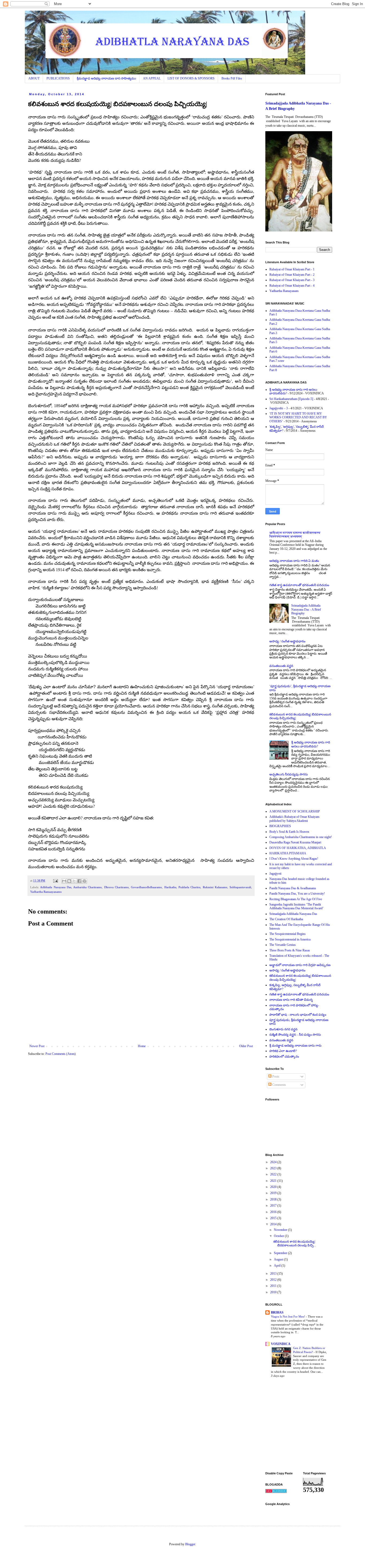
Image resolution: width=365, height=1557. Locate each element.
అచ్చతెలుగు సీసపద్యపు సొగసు (288, 774)
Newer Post (36, 1046)
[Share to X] (74, 881)
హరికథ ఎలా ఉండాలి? (283, 1051)
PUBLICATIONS (58, 78)
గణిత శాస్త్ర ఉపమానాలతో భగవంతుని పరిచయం (299, 585)
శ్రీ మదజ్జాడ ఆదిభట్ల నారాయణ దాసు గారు (295, 1045)
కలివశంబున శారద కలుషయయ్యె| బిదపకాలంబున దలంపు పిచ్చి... (294, 1243)
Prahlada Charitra (189, 887)
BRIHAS (277, 1312)
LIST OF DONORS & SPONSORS (191, 78)
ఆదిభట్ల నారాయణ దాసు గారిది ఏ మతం (294, 561)
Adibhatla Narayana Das (55, 887)
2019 (273, 1193)
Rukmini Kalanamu (215, 887)
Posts (275, 1076)
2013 (273, 1273)
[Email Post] (55, 880)
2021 (273, 1181)
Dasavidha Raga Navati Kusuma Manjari (295, 842)
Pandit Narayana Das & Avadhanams (292, 888)
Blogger (190, 1544)
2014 (273, 1224)
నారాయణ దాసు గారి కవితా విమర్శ (291, 1000)
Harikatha (170, 887)
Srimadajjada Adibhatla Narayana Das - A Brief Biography (306, 609)
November (281, 1230)
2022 (273, 1174)
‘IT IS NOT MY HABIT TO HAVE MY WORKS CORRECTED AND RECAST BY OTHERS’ (298, 417)
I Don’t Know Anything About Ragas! (293, 858)
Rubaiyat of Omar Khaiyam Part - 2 (291, 275)
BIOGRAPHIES (280, 826)
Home (142, 1046)
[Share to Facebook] (79, 881)
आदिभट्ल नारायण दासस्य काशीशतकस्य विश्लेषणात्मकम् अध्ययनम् (294, 534)
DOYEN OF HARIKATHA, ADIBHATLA (297, 848)
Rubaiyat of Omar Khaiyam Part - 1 (291, 269)
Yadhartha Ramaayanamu (46, 891)
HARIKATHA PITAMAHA (287, 853)
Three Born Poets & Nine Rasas (289, 950)
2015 (273, 1218)
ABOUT (34, 78)
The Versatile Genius (282, 945)
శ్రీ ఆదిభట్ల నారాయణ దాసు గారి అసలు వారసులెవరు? (310, 744)
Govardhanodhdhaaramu (146, 887)
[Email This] (64, 881)
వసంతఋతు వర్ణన (281, 666)
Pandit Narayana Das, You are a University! (297, 893)
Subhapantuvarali (240, 887)
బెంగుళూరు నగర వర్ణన (283, 1029)
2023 (273, 1168)
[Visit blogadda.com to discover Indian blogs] (276, 1492)
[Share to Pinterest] (84, 881)
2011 (273, 1286)
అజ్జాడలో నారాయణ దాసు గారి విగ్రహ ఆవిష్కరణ (300, 965)
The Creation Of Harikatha (286, 919)
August (279, 1259)
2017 (273, 1205)
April (277, 1265)
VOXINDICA (280, 1344)
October (279, 1236)
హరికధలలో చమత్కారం (284, 1056)
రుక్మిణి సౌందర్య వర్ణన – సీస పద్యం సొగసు (295, 1034)
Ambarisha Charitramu (87, 887)
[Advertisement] (315, 1425)
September (281, 1253)
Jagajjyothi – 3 (278, 408)
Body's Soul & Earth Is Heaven (289, 832)
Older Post (246, 1046)
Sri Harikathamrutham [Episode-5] (291, 399)
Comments (278, 1085)
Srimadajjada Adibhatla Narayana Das (293, 914)
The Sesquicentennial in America (289, 939)
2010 (273, 1292)
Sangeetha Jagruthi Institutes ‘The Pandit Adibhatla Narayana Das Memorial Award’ (296, 906)
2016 (273, 1212)
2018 (273, 1199)
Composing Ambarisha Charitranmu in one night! (300, 837)
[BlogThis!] (69, 881)
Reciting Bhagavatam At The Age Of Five (295, 899)
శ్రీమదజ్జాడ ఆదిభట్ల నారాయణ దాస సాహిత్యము (106, 78)
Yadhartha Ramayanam (283, 291)
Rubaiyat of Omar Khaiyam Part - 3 (291, 280)
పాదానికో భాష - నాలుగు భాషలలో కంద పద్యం (297, 1014)
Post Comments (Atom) (60, 1054)
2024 (273, 1162)
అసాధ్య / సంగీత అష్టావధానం (287, 641)
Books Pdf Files (232, 78)
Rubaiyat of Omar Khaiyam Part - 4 (291, 285)
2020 (273, 1187)
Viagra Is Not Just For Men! (288, 1316)
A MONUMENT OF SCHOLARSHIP (294, 811)
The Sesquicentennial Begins (287, 934)
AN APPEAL (152, 78)
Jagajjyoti (275, 873)
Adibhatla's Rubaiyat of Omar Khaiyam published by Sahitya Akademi (294, 818)
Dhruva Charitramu (116, 887)
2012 (273, 1280)
